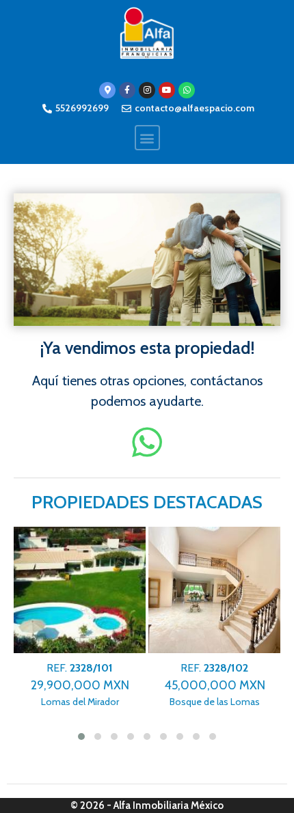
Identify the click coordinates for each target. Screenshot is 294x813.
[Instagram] (147, 90)
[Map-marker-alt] (107, 90)
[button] (147, 137)
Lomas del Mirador (80, 685)
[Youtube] (167, 90)
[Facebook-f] (127, 90)
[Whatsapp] (186, 90)
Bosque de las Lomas (214, 685)
